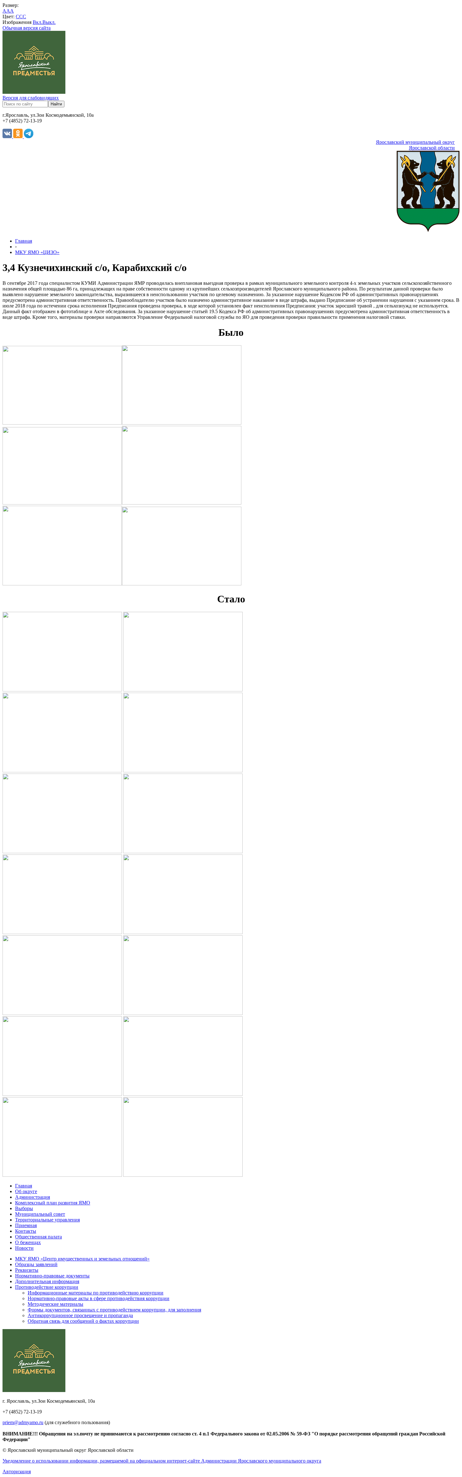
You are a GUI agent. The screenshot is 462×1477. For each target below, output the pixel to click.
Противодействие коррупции (46, 1287)
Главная (23, 241)
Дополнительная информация (47, 1281)
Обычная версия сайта (27, 28)
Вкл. (37, 22)
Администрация (32, 1197)
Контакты (25, 1231)
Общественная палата (38, 1236)
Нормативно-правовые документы (52, 1275)
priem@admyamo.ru (23, 1422)
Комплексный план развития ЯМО (52, 1202)
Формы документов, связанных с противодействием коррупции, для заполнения (114, 1309)
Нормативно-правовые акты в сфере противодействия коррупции (98, 1298)
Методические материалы (55, 1304)
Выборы (24, 1208)
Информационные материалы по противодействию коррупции (95, 1292)
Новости (24, 1248)
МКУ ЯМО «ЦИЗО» (37, 252)
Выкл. (49, 22)
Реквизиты (26, 1270)
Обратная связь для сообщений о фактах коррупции (83, 1321)
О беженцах (28, 1242)
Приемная (26, 1225)
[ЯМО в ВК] (8, 136)
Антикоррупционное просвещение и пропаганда (80, 1315)
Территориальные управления (47, 1219)
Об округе (26, 1191)
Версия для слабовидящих (31, 97)
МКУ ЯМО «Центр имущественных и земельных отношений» (82, 1258)
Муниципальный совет (40, 1214)
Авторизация (17, 1471)
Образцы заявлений (36, 1264)
